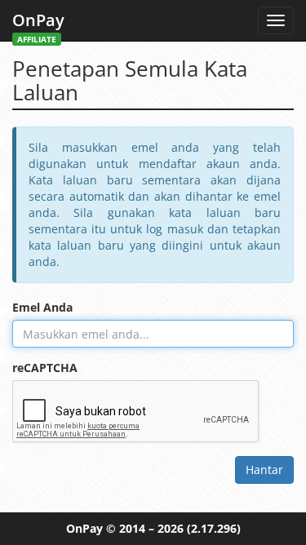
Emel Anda (42, 307)
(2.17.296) (214, 528)
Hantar (264, 469)
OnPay (38, 25)
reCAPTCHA (45, 367)
